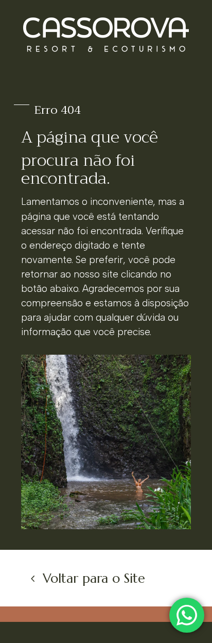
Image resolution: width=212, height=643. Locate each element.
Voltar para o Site (94, 578)
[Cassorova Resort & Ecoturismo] (106, 526)
